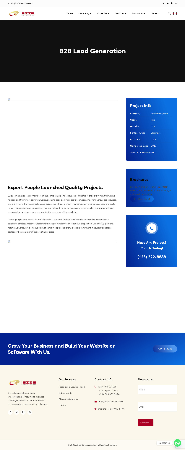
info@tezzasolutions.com (21, 3)
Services (119, 13)
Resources (137, 13)
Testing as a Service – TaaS (72, 386)
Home (69, 13)
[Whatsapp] (177, 443)
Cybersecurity (65, 393)
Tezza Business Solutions (105, 444)
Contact (155, 13)
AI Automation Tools (68, 399)
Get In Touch (165, 348)
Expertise (102, 13)
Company (84, 13)
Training (62, 404)
